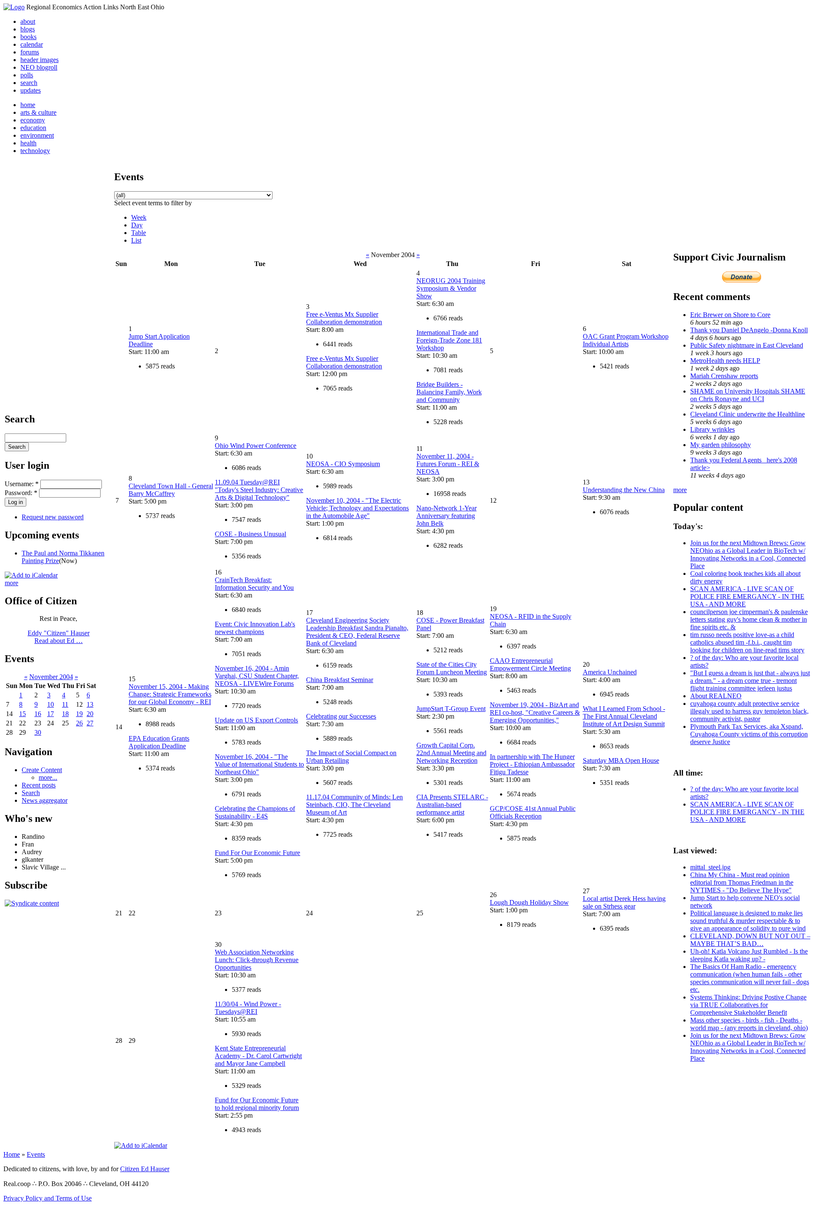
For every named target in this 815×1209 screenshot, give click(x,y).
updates (30, 90)
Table (138, 232)
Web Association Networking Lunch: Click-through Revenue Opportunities (256, 960)
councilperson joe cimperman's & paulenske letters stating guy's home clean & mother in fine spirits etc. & (749, 619)
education (33, 127)
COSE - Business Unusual (250, 534)
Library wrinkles (712, 429)
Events (36, 1154)
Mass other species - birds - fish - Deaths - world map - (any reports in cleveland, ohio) (749, 1023)
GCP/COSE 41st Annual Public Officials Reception (533, 812)
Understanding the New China (624, 489)
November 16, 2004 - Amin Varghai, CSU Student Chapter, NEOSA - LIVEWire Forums (257, 676)
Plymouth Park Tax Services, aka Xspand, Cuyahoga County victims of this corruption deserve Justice (749, 734)
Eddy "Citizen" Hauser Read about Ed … (59, 636)
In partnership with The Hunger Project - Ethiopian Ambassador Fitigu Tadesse (532, 764)
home (27, 104)
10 (50, 704)
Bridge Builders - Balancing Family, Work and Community (449, 392)
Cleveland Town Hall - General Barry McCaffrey (171, 489)
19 (79, 713)
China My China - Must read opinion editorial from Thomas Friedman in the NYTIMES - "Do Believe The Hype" (741, 882)
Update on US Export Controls (256, 720)
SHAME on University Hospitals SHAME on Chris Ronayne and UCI (747, 395)
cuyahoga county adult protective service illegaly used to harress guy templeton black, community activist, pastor (749, 711)
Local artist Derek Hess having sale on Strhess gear (624, 902)
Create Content (42, 769)
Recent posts (39, 785)
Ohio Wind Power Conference (255, 445)
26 (79, 723)
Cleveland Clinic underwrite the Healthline (747, 414)
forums (29, 52)
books (28, 36)
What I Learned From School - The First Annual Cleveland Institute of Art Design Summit (624, 716)
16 (37, 713)
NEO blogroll (38, 67)
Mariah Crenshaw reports (724, 375)
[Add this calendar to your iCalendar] (31, 575)
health (28, 143)
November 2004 (51, 676)
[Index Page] (14, 7)
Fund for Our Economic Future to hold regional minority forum (257, 1103)
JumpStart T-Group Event (451, 708)
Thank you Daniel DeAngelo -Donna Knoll (749, 330)
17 (50, 713)
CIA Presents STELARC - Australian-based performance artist (452, 804)
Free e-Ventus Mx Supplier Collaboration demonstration (344, 318)
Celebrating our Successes (341, 716)
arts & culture (38, 112)
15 (22, 713)
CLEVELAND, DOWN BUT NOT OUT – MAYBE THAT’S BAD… (750, 939)
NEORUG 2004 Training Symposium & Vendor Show (450, 288)
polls (26, 75)
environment (37, 135)
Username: (22, 483)
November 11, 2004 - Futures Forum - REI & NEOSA (447, 464)
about (27, 21)
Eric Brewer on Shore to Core (730, 314)
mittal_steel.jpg (710, 867)
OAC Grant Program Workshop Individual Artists (626, 340)
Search (31, 792)
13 (90, 704)
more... (48, 777)
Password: (21, 492)
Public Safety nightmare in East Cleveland (746, 345)
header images (39, 59)
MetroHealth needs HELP (725, 360)
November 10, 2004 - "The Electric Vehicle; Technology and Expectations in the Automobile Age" (357, 508)
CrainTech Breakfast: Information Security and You (254, 583)
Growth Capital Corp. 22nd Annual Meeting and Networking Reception (451, 753)
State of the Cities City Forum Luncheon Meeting (451, 668)
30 (37, 732)
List (136, 240)
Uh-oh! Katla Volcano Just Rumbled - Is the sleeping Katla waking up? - (749, 955)
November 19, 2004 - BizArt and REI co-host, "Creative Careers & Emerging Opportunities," (535, 712)
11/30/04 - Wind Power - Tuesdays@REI (248, 1007)
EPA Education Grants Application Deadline (159, 742)
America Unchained (610, 672)
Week (138, 217)
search (28, 82)
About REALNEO (716, 695)
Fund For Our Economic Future (257, 852)
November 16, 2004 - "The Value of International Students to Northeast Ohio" (259, 764)
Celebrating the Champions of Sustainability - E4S (255, 812)
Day (137, 225)
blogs (27, 29)
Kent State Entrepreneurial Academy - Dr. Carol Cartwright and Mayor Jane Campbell (258, 1056)
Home (11, 1154)
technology (35, 150)
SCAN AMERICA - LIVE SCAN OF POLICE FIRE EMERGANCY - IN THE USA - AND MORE (747, 596)
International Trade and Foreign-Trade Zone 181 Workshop (449, 340)
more (11, 582)
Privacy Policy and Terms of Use (47, 1198)
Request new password (53, 517)
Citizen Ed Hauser (144, 1168)
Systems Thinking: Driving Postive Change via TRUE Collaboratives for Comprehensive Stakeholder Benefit (748, 1005)
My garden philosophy (720, 444)
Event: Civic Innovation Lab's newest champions (255, 627)
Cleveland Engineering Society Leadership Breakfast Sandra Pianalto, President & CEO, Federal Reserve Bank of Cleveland (357, 632)
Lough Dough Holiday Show (529, 902)
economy (32, 120)
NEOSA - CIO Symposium (343, 463)
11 (65, 704)
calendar (31, 44)
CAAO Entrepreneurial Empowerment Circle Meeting (530, 664)
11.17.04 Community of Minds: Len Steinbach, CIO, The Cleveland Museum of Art (354, 804)
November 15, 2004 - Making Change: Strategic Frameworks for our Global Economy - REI (170, 694)
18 (65, 713)
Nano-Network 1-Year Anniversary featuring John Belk (446, 515)
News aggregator (44, 800)
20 (90, 713)
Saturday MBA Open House (621, 760)
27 (90, 723)
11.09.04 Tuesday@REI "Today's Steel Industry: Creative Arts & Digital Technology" (259, 490)
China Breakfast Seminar (339, 679)
